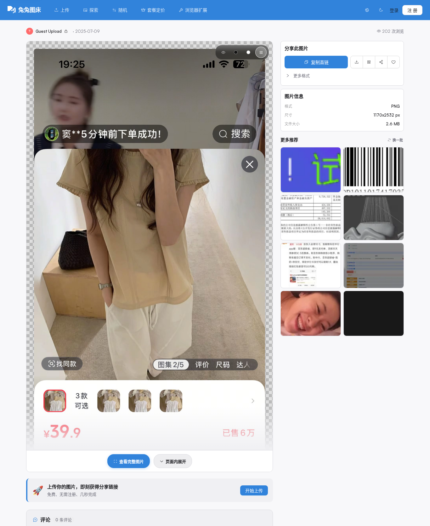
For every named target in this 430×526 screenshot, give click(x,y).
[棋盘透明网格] (261, 52)
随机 (122, 10)
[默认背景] (223, 52)
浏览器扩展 (196, 10)
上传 (64, 10)
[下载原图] (356, 62)
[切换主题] (381, 10)
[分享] (381, 62)
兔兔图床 (29, 9)
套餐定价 (156, 10)
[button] (342, 76)
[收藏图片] (393, 62)
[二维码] (369, 62)
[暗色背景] (235, 52)
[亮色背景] (248, 52)
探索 (93, 10)
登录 (394, 10)
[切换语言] (367, 10)
